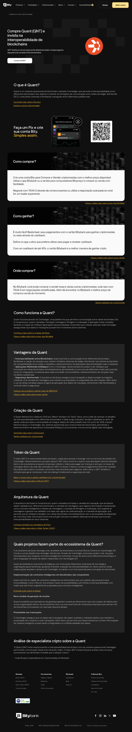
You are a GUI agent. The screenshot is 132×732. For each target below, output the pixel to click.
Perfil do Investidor (47, 688)
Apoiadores (70, 678)
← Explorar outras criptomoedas (19, 14)
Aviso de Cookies (97, 688)
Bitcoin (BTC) (20, 678)
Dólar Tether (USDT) (22, 685)
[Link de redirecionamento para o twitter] (110, 716)
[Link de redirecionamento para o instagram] (100, 716)
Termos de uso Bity (97, 678)
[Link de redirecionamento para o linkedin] (105, 716)
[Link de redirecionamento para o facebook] (95, 716)
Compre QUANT (20, 61)
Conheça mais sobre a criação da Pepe (32, 333)
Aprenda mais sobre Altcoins (27, 102)
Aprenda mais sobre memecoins (29, 433)
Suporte (69, 685)
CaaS (42, 685)
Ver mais (94, 692)
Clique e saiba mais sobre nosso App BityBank (105, 203)
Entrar (105, 5)
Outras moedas (21, 688)
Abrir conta (120, 5)
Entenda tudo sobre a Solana (27, 591)
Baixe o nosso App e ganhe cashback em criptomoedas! (39, 477)
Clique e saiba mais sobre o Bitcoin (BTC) (31, 481)
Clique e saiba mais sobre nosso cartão (108, 258)
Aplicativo (44, 681)
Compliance (95, 685)
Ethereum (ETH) (21, 681)
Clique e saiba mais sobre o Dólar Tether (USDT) (34, 528)
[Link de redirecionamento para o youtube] (114, 715)
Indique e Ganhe (46, 678)
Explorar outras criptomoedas (27, 105)
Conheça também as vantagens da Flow (32, 524)
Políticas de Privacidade (99, 681)
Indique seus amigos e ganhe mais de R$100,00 (36, 391)
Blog (67, 681)
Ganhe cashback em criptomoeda (110, 302)
